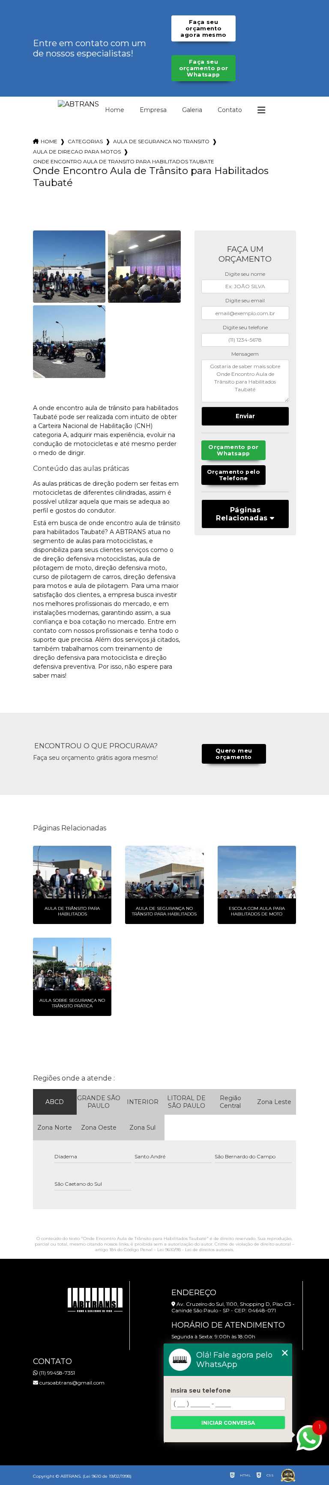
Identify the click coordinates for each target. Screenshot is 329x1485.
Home (114, 110)
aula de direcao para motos (77, 151)
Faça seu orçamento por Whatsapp (203, 68)
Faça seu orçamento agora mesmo (203, 28)
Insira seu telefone (200, 1390)
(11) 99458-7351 (56, 1373)
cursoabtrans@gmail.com (71, 1382)
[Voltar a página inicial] (78, 104)
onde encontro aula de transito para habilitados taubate (123, 161)
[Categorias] (261, 110)
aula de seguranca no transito (161, 141)
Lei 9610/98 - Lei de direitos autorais (195, 1249)
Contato (230, 110)
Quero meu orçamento (233, 753)
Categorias (85, 141)
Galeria (192, 110)
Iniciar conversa (228, 1423)
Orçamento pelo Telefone (233, 475)
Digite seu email (245, 300)
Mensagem (245, 354)
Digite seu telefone (245, 327)
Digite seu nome (245, 274)
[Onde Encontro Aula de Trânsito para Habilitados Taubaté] (69, 266)
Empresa (153, 110)
